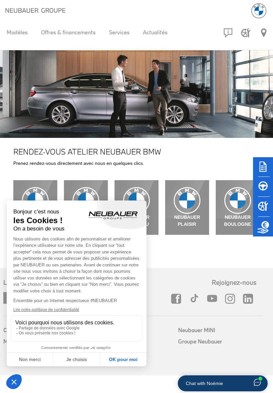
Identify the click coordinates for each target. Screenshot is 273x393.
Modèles (17, 32)
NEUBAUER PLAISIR (187, 220)
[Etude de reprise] (263, 230)
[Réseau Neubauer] (263, 33)
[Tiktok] (195, 299)
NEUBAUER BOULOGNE (237, 220)
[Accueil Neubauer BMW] (258, 10)
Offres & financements (68, 32)
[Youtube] (213, 299)
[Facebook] (177, 299)
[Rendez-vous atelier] (245, 33)
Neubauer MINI (196, 329)
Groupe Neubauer (200, 341)
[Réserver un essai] (263, 190)
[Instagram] (231, 299)
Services (119, 32)
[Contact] (228, 33)
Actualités (155, 32)
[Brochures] (263, 170)
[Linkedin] (249, 299)
